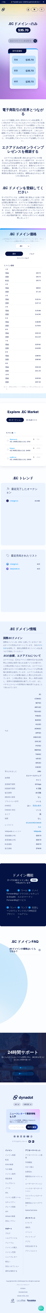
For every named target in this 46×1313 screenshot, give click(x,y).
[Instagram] (18, 1136)
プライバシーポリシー (23, 1285)
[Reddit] (31, 1136)
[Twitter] (24, 1136)
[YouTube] (28, 1136)
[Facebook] (15, 1136)
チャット (24, 1074)
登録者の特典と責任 (23, 1296)
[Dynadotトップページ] (3, 9)
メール (24, 1068)
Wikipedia (37, 831)
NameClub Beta (31, 1210)
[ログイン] (28, 9)
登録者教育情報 (23, 1292)
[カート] (34, 9)
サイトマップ (30, 1237)
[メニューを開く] (41, 9)
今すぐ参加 (31, 1127)
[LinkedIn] (21, 1136)
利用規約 (23, 1288)
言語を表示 (37, 806)
